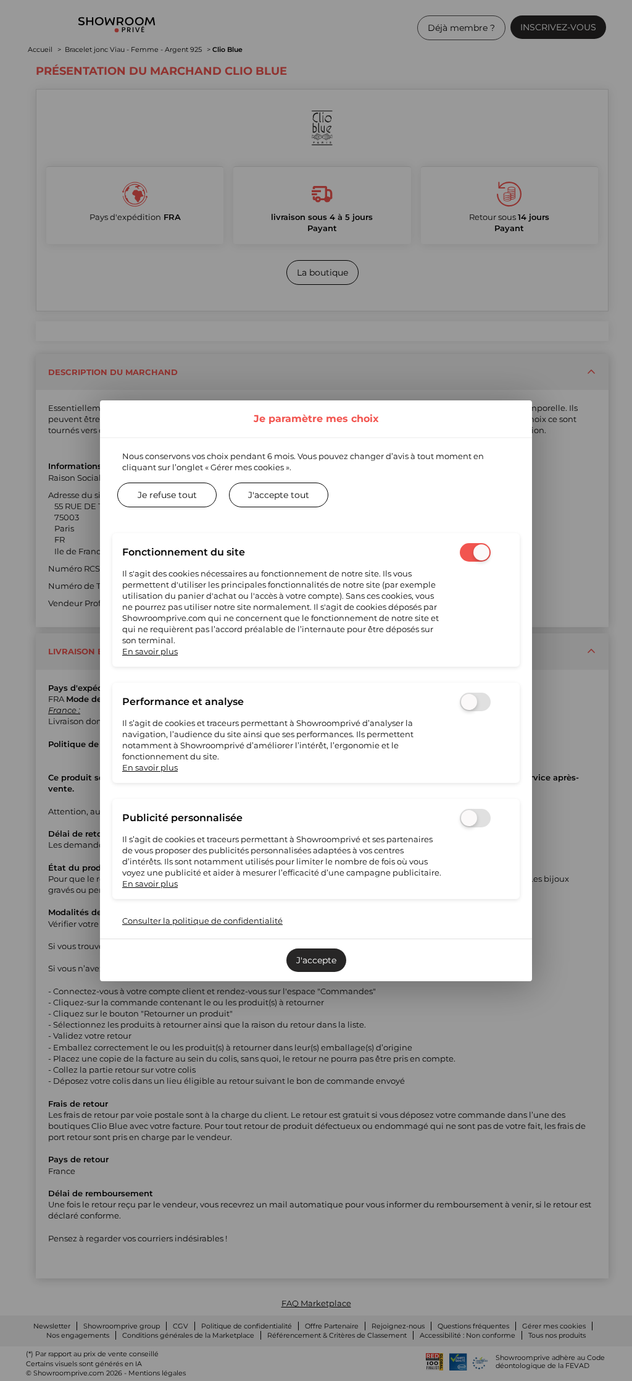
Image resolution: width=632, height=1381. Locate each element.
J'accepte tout (278, 494)
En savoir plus (150, 651)
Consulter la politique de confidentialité (202, 921)
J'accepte (316, 960)
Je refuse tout (167, 494)
